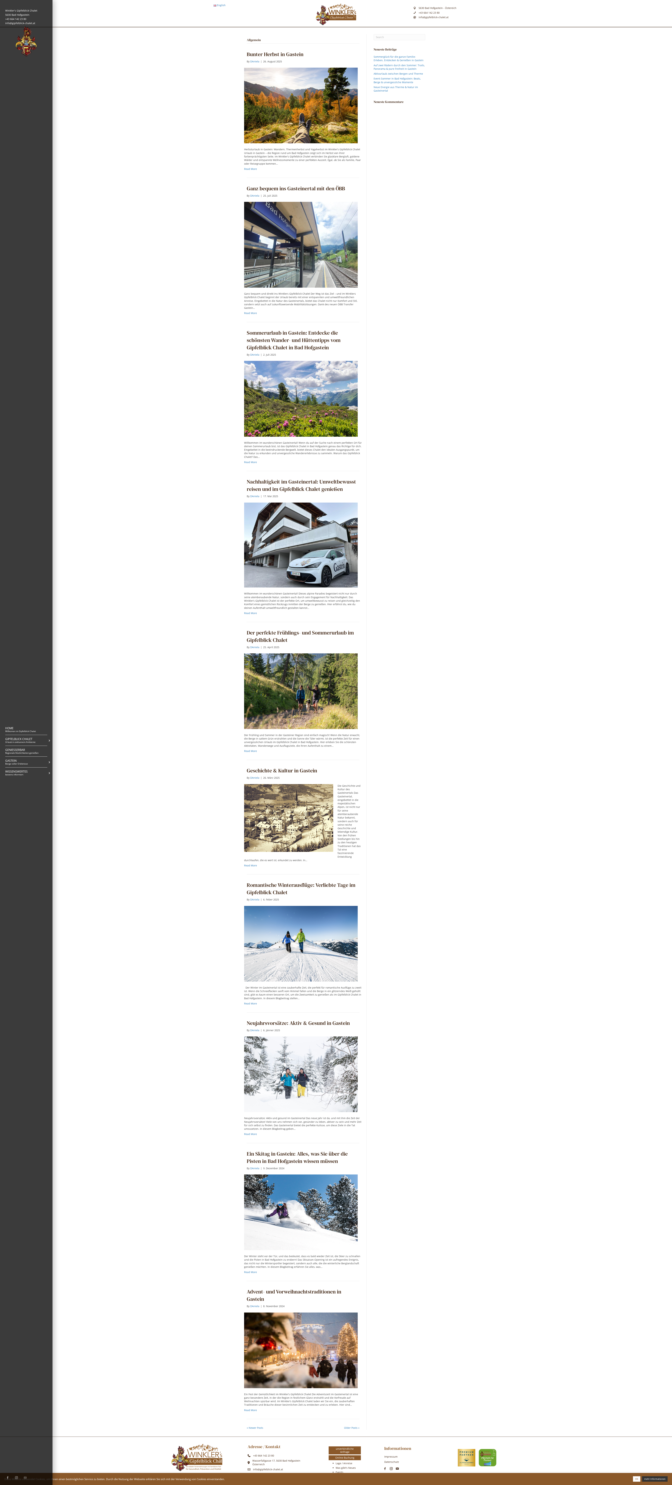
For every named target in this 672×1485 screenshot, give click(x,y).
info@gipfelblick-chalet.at (20, 23)
